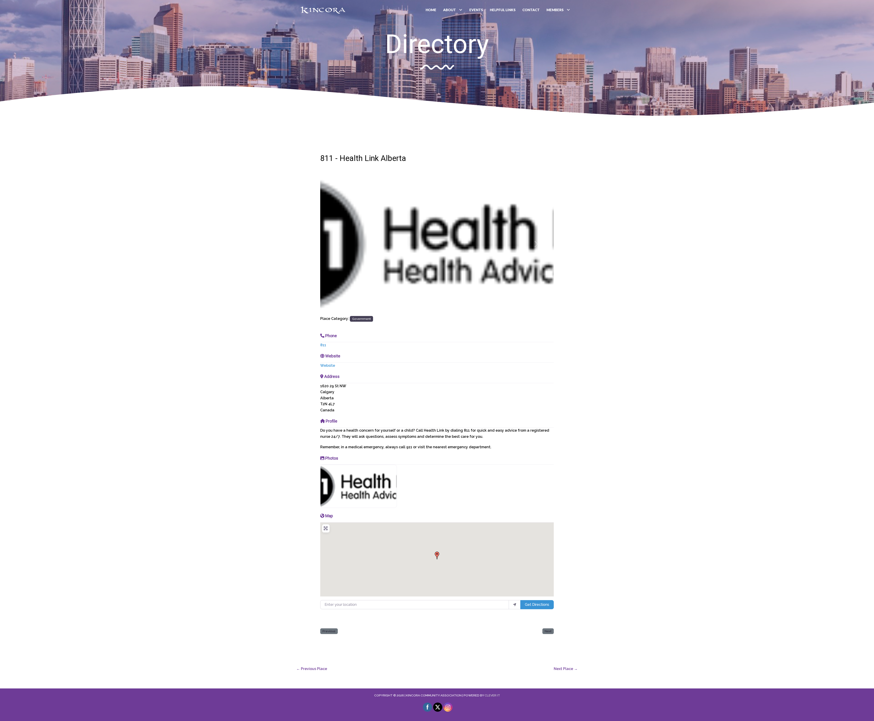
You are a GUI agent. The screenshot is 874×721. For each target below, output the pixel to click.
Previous (329, 631)
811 (323, 345)
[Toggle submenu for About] (460, 10)
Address (332, 376)
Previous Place (311, 669)
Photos (331, 458)
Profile (331, 421)
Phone (331, 335)
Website (332, 356)
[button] (337, 244)
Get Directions (537, 604)
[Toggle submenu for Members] (568, 10)
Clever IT (492, 695)
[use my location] (515, 604)
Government (361, 319)
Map (329, 515)
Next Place (566, 669)
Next (548, 631)
